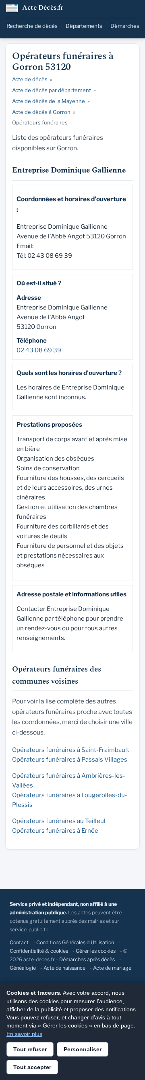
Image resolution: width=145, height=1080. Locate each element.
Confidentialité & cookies (39, 951)
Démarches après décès (87, 959)
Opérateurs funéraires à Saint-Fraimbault (70, 750)
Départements (84, 26)
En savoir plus (24, 1034)
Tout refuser (30, 1049)
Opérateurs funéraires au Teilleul (59, 821)
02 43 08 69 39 (39, 350)
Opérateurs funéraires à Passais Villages (69, 759)
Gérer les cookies (96, 951)
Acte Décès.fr (43, 8)
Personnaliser (83, 1049)
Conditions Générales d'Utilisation (75, 942)
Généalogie (23, 968)
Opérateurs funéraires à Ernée (55, 830)
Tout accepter (32, 1067)
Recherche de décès (32, 26)
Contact (19, 942)
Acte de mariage (112, 968)
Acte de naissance (64, 968)
